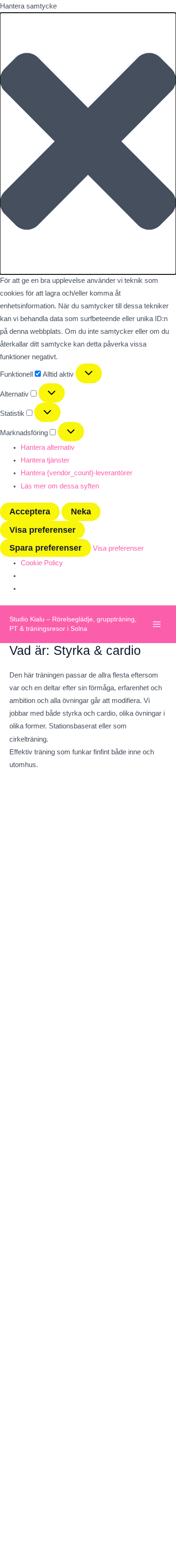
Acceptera (29, 511)
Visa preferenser (42, 530)
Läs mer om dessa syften (60, 486)
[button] (88, 143)
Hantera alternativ (48, 447)
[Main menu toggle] (157, 624)
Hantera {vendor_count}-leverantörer (76, 473)
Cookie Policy (42, 563)
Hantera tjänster (45, 460)
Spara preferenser (45, 548)
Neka (81, 511)
